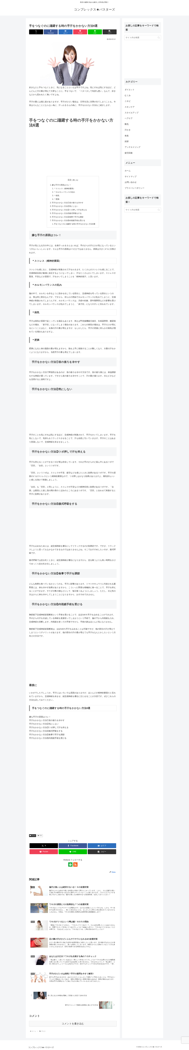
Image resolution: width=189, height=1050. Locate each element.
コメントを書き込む (73, 1023)
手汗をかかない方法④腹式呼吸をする (67, 213)
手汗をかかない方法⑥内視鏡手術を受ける (68, 220)
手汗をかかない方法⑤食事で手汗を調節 (67, 217)
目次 (70, 180)
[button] (110, 31)
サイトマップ (130, 176)
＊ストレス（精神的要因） (64, 188)
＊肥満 (56, 199)
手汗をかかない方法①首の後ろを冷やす (67, 203)
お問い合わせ (130, 182)
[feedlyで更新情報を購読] (70, 864)
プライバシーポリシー (134, 188)
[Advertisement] (73, 157)
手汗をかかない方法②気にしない (65, 206)
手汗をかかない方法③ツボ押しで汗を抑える (69, 210)
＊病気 (56, 195)
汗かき (33, 835)
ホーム (128, 171)
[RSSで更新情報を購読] (75, 864)
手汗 (40, 835)
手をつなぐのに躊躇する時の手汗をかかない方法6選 (74, 224)
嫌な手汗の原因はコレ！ (61, 185)
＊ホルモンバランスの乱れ (64, 192)
